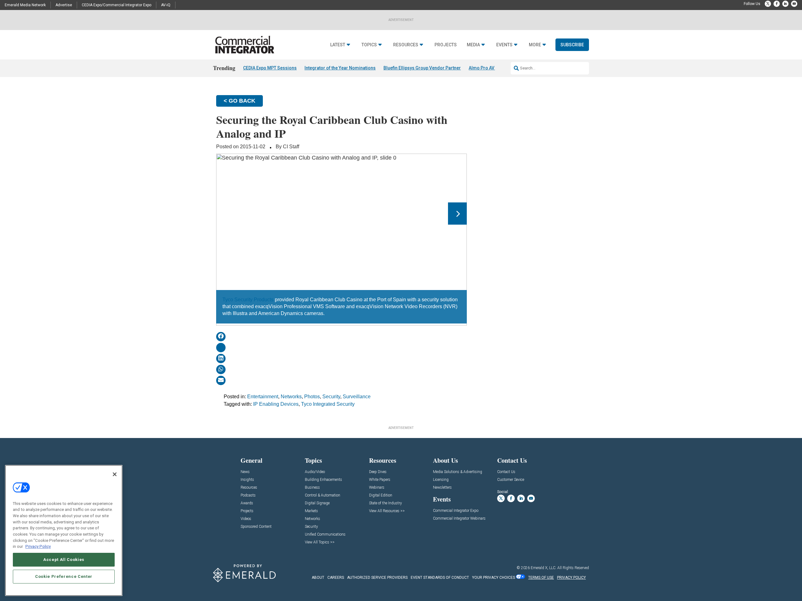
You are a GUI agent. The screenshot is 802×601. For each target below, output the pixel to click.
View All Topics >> (320, 542)
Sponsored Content (256, 527)
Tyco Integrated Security (328, 404)
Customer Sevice (510, 480)
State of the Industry (385, 503)
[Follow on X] (768, 4)
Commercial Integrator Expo (455, 511)
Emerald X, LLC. (543, 568)
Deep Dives (378, 472)
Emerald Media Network (25, 5)
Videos (246, 519)
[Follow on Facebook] (776, 4)
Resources (405, 45)
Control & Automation (322, 495)
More (535, 45)
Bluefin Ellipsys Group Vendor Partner (422, 67)
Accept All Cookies (63, 559)
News (245, 472)
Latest (337, 45)
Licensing (441, 480)
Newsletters (442, 488)
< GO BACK (239, 101)
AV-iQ (165, 5)
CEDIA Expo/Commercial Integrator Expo (116, 5)
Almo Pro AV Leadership (493, 67)
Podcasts (248, 495)
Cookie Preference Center (63, 576)
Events (504, 45)
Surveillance (357, 396)
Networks (291, 396)
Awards (247, 503)
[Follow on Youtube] (794, 4)
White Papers (379, 480)
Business (312, 488)
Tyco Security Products (247, 299)
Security (331, 396)
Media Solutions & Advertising (457, 472)
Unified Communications (325, 534)
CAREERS (335, 577)
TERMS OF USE (541, 577)
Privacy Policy (38, 546)
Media (473, 45)
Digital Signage (317, 503)
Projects (446, 45)
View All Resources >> (387, 511)
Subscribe (572, 44)
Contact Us (506, 472)
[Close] (115, 474)
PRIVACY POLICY (571, 577)
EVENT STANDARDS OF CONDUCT (440, 577)
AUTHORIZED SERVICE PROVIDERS (377, 577)
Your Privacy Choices (493, 577)
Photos (312, 396)
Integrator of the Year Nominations (340, 67)
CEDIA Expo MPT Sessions (270, 67)
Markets (311, 511)
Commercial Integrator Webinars (459, 519)
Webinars (376, 488)
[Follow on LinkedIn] (785, 4)
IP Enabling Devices (276, 404)
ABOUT (318, 577)
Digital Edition (380, 495)
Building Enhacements (323, 480)
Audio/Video (315, 472)
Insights (247, 480)
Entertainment (262, 396)
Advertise (63, 5)
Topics (369, 45)
